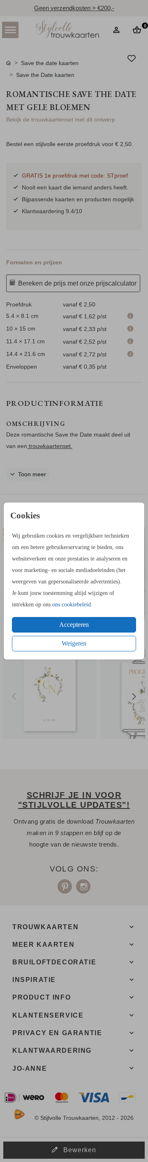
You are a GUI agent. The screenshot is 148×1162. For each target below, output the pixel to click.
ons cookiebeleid (71, 604)
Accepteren (74, 624)
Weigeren (74, 643)
